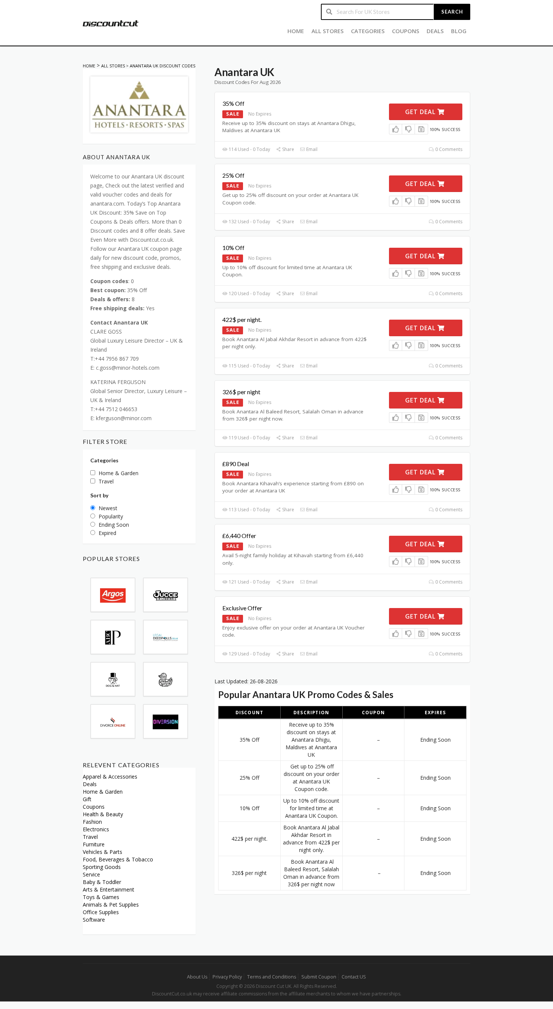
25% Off (233, 175)
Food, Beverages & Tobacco (118, 859)
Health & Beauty (103, 814)
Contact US (354, 977)
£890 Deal (235, 463)
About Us (197, 977)
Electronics (96, 829)
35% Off (233, 103)
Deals (435, 31)
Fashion (92, 821)
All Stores (327, 31)
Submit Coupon (318, 977)
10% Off (233, 247)
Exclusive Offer (242, 607)
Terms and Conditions (271, 977)
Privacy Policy (227, 977)
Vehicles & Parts (102, 851)
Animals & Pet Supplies (111, 904)
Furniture (94, 844)
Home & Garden (103, 791)
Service (91, 874)
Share (287, 149)
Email (311, 149)
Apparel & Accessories (110, 776)
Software (94, 919)
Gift (87, 799)
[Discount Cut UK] (110, 22)
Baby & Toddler (102, 882)
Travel (90, 836)
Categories (367, 31)
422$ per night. (241, 319)
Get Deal (421, 112)
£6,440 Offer (239, 535)
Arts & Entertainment (108, 889)
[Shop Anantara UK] (139, 103)
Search (452, 12)
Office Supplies (101, 912)
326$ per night (241, 391)
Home (295, 31)
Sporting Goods (102, 866)
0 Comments (448, 149)
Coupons (405, 31)
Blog (458, 31)
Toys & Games (101, 897)
